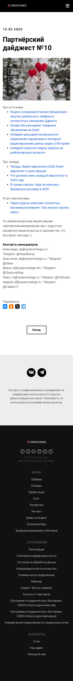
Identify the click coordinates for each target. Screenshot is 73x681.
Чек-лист (36, 511)
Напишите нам (36, 654)
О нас (36, 641)
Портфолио (36, 504)
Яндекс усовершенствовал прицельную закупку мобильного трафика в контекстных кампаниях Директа (38, 116)
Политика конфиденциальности (36, 555)
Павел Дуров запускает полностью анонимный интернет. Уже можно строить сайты (39, 207)
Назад (36, 329)
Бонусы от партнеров (36, 594)
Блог (36, 498)
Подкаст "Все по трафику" (37, 587)
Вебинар (36, 581)
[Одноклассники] (11, 306)
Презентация (37, 492)
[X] (17, 306)
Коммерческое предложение (36, 575)
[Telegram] (23, 306)
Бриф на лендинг (36, 517)
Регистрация (37, 549)
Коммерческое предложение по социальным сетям (37, 622)
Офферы (36, 479)
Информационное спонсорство (36, 568)
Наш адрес (36, 647)
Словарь (36, 485)
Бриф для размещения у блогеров (36, 530)
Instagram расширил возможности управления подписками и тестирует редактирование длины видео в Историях (40, 139)
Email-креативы (36, 524)
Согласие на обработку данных (36, 562)
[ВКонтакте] (5, 306)
